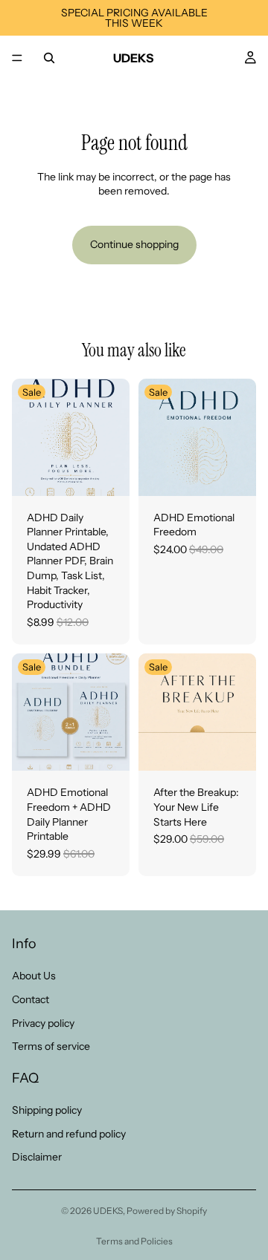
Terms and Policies (134, 1241)
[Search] (49, 58)
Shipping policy (47, 1109)
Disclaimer (37, 1156)
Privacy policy (43, 1022)
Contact (30, 998)
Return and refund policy (69, 1133)
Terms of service (51, 1046)
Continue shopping (134, 244)
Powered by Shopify (167, 1210)
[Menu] (17, 58)
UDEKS (108, 1210)
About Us (34, 975)
